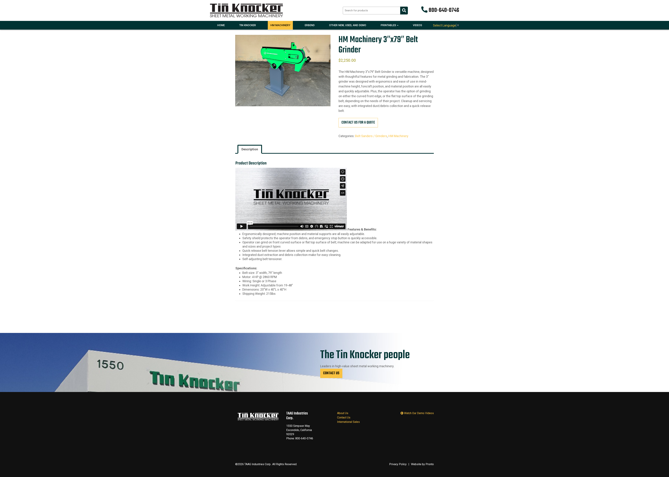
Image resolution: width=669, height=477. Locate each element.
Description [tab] (249, 149)
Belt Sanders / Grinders (371, 136)
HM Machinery (280, 25)
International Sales (348, 422)
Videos (417, 25)
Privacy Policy (398, 464)
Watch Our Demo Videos (418, 413)
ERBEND (310, 25)
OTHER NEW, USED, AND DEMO (347, 25)
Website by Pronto (422, 464)
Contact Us (331, 373)
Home (221, 25)
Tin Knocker (247, 25)
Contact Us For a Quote (358, 122)
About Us (342, 413)
